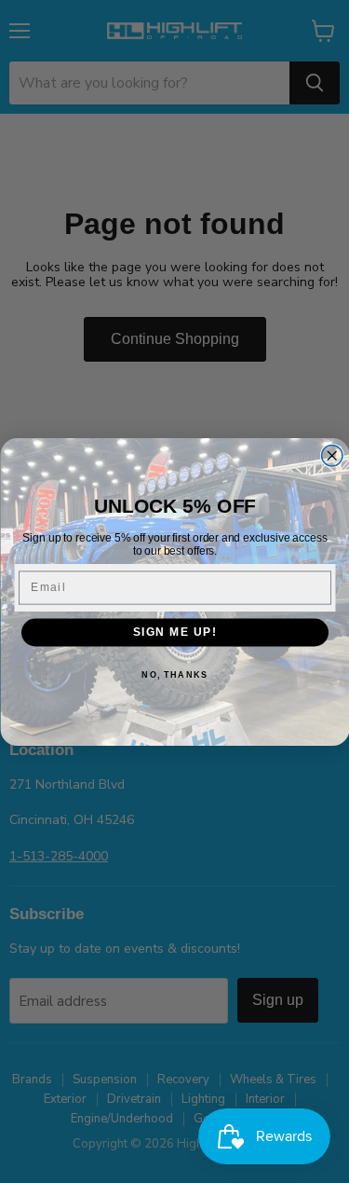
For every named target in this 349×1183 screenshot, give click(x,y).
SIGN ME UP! (174, 632)
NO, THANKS (174, 674)
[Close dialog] (331, 455)
